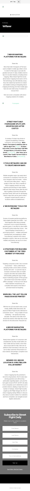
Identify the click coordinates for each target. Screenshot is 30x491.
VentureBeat (21, 156)
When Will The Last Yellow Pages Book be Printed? (15, 295)
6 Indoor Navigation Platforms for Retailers (15, 328)
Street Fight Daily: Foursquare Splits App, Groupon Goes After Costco (15, 125)
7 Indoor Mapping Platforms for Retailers (15, 56)
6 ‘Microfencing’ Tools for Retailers (15, 207)
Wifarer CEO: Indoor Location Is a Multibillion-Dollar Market (15, 362)
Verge (17, 146)
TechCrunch (11, 152)
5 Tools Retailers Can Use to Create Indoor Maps (15, 164)
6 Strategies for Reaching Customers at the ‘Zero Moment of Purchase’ (15, 251)
